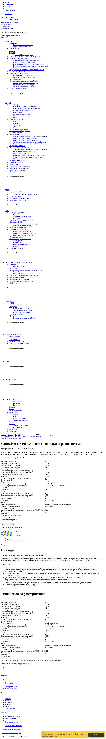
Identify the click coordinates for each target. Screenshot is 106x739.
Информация (13, 412)
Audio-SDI (17, 123)
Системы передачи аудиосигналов (25, 138)
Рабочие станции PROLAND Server (26, 75)
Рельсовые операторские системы (21, 281)
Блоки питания (14, 340)
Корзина (4, 37)
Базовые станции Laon (21, 308)
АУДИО (8, 190)
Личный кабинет (7, 28)
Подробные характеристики (11, 515)
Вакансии (16, 403)
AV (14, 127)
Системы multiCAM (16, 79)
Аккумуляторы (14, 336)
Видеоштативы (18, 266)
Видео (7, 681)
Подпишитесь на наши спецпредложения (15, 664)
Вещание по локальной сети (23, 45)
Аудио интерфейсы (16, 192)
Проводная (13, 316)
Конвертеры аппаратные (18, 119)
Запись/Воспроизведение (24, 55)
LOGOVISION (18, 274)
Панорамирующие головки (19, 279)
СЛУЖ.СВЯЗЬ (10, 301)
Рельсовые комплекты (21, 244)
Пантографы (17, 242)
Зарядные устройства (17, 341)
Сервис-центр (10, 12)
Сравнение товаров (20, 420)
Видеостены (13, 118)
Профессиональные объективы (20, 172)
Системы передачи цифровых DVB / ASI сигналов (31, 144)
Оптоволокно (14, 134)
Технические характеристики (15, 541)
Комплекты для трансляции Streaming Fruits (24, 57)
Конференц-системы (16, 162)
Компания (12, 399)
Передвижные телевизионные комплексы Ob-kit (26, 70)
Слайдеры (13, 283)
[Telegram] (11, 533)
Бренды (7, 6)
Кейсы (11, 409)
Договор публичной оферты (11, 733)
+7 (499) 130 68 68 (11, 19)
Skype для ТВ (14, 48)
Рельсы (15, 246)
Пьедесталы (13, 268)
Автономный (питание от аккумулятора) (27, 224)
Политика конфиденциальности (12, 729)
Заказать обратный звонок (10, 23)
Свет (6, 679)
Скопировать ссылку (13, 535)
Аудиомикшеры (15, 196)
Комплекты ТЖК (15, 222)
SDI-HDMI (17, 125)
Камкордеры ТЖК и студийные (24, 106)
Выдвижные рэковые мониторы (24, 151)
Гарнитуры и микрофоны (22, 312)
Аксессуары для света (17, 213)
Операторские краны (16, 277)
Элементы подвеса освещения (20, 239)
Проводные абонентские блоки (24, 318)
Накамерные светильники (18, 227)
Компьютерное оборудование (19, 131)
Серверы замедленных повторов (24, 86)
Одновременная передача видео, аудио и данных (30, 136)
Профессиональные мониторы (20, 148)
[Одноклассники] (5, 533)
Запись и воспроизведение (18, 129)
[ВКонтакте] (2, 533)
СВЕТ (7, 211)
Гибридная (13, 307)
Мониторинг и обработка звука (26, 194)
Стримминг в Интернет (21, 47)
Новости (8, 2)
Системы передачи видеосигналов (25, 140)
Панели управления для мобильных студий (28, 64)
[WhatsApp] (8, 533)
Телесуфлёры (14, 164)
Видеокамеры (14, 105)
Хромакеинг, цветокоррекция (19, 166)
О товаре (8, 539)
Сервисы (12, 424)
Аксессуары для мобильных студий (25, 60)
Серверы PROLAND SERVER (24, 77)
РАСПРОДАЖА (10, 380)
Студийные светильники (18, 229)
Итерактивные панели (17, 146)
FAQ (15, 416)
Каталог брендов (11, 688)
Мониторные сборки (20, 153)
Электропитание (11, 687)
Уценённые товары (16, 248)
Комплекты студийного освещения (21, 220)
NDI (14, 121)
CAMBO (16, 272)
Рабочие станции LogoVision (19, 71)
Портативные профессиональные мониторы (29, 155)
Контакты (8, 14)
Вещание (8, 685)
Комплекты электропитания (19, 343)
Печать (3, 535)
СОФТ (7, 361)
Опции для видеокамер (21, 110)
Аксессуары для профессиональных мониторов (30, 149)
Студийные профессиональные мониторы (28, 157)
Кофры (15, 214)
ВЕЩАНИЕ (9, 41)
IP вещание (13, 43)
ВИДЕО (8, 103)
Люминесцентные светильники (24, 233)
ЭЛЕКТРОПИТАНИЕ (13, 334)
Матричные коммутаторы (22, 116)
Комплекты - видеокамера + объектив (26, 108)
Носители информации (17, 161)
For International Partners (13, 726)
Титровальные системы (17, 88)
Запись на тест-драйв (20, 426)
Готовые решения (15, 411)
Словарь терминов (19, 418)
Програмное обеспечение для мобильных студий (30, 66)
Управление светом (16, 237)
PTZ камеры (17, 112)
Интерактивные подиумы (18, 168)
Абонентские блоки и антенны (24, 310)
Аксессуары (17, 241)
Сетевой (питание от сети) (22, 226)
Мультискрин (18, 159)
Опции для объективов (17, 170)
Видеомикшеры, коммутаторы (20, 114)
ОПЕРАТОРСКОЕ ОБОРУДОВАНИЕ (18, 262)
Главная (3, 435)
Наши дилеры (10, 10)
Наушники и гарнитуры (17, 200)
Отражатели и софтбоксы (22, 216)
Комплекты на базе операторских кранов (24, 275)
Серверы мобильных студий (23, 68)
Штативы (16, 218)
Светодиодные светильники (23, 235)
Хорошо (96, 734)
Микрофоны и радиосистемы (19, 198)
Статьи (15, 414)
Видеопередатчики (16, 133)
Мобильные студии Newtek (19, 58)
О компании (9, 4)
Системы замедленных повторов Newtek (23, 81)
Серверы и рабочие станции (19, 73)
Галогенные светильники (22, 231)
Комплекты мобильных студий (24, 62)
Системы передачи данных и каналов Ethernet (29, 142)
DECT (11, 303)
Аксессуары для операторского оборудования (25, 270)
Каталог (10, 435)
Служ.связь (9, 683)
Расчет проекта (18, 427)
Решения (8, 8)
